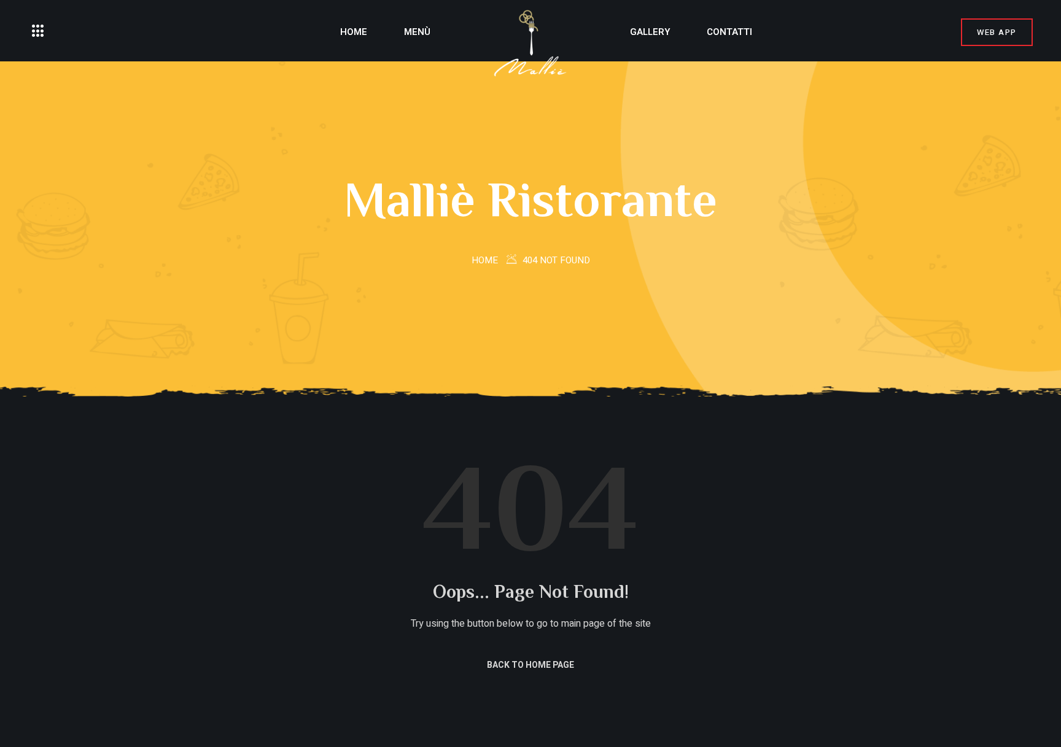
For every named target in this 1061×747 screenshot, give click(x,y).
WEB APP (997, 32)
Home (353, 32)
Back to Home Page (530, 665)
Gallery (650, 32)
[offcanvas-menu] (38, 31)
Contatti (729, 32)
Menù (417, 32)
